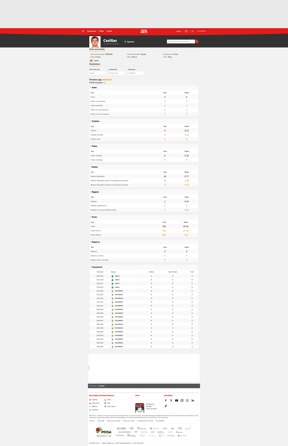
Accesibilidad (160, 421)
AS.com (172, 428)
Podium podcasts (131, 435)
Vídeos (109, 31)
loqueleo (161, 435)
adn (179, 428)
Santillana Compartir (154, 428)
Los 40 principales (131, 428)
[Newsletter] (186, 31)
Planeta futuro (168, 432)
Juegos (178, 31)
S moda (151, 435)
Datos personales (97, 49)
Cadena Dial (152, 432)
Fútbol (101, 31)
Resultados (91, 31)
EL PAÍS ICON (142, 435)
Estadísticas (94, 64)
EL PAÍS (121, 428)
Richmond (187, 432)
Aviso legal (101, 421)
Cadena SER (165, 428)
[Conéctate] (192, 31)
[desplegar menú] (83, 31)
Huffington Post (124, 432)
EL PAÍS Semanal (160, 432)
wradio (136, 432)
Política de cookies (129, 421)
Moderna (119, 435)
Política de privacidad (113, 421)
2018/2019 (132, 73)
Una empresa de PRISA (103, 430)
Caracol (187, 428)
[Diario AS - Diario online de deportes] (144, 31)
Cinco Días (143, 432)
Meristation (171, 435)
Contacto (92, 421)
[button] (103, 436)
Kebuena (177, 432)
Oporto (92, 73)
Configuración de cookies (145, 421)
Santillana (142, 428)
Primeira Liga (113, 73)
